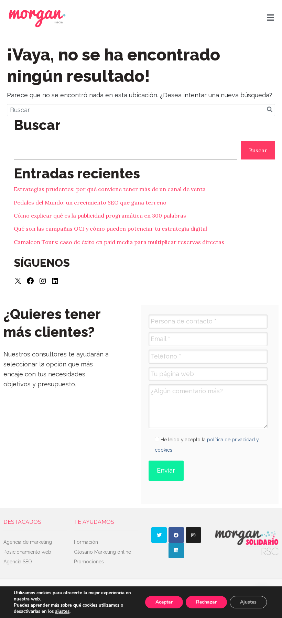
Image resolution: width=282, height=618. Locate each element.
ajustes (62, 611)
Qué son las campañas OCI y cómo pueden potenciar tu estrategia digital (110, 228)
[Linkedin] (176, 550)
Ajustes (248, 602)
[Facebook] (30, 281)
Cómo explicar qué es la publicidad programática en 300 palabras (100, 215)
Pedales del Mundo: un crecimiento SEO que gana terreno (90, 202)
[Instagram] (43, 281)
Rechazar (206, 602)
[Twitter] (159, 535)
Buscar (258, 150)
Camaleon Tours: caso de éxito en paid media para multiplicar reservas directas (119, 242)
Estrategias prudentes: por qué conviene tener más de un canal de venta (110, 189)
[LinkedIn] (55, 281)
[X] (18, 281)
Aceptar (164, 602)
